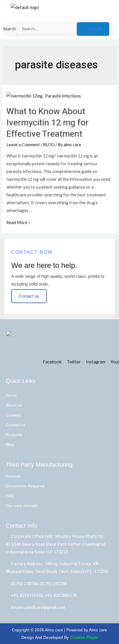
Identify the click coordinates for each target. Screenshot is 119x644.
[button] (66, 16)
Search (9, 28)
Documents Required (25, 486)
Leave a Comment (23, 144)
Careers (13, 415)
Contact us (15, 425)
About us (14, 405)
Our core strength (22, 505)
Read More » (18, 222)
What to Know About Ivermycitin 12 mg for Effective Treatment (47, 122)
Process (13, 476)
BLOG (49, 144)
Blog (10, 444)
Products (14, 434)
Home (11, 395)
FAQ (10, 495)
